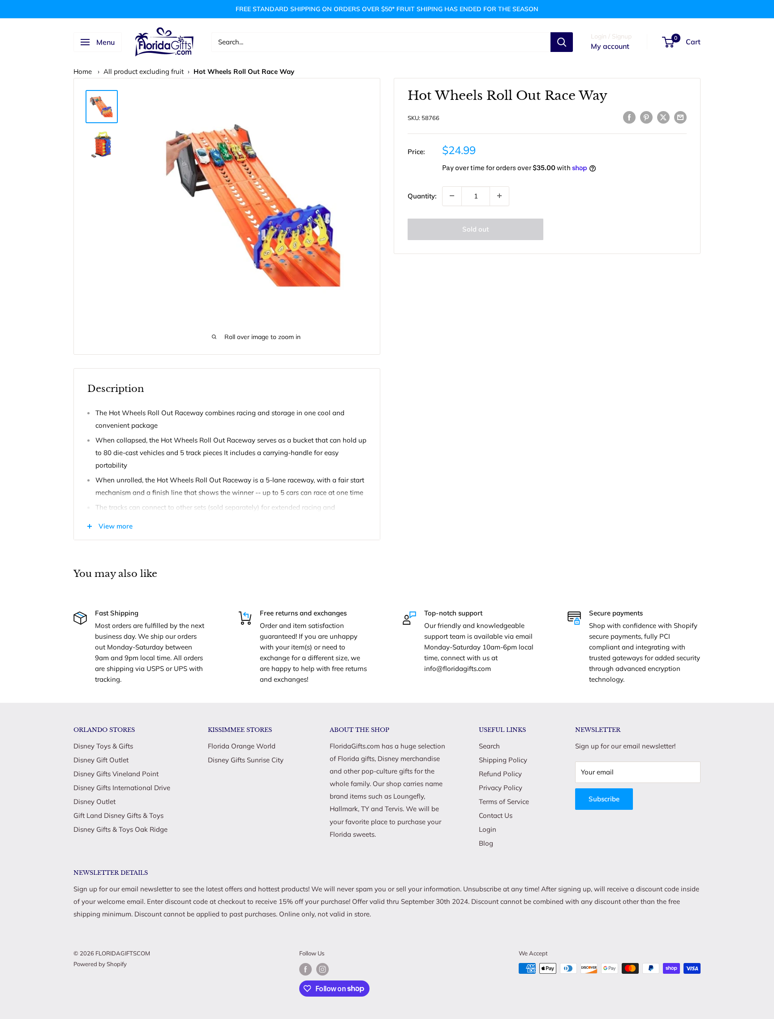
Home (82, 71)
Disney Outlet (94, 801)
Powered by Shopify (100, 963)
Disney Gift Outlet (101, 760)
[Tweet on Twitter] (663, 116)
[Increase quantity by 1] (499, 195)
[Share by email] (680, 116)
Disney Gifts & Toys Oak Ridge (120, 829)
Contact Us (495, 815)
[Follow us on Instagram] (322, 969)
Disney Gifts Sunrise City (246, 760)
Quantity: (422, 195)
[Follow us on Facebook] (305, 969)
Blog (486, 843)
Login (487, 829)
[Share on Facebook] (629, 116)
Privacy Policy (500, 787)
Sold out (475, 228)
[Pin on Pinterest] (646, 116)
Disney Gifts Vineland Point (116, 774)
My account (610, 46)
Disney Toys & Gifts (103, 746)
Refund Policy (500, 774)
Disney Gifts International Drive (121, 787)
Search (489, 746)
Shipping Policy (503, 760)
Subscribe (604, 799)
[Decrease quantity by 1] (452, 195)
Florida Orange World (241, 746)
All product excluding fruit (143, 71)
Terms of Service (504, 801)
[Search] (561, 42)
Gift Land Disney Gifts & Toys (118, 815)
